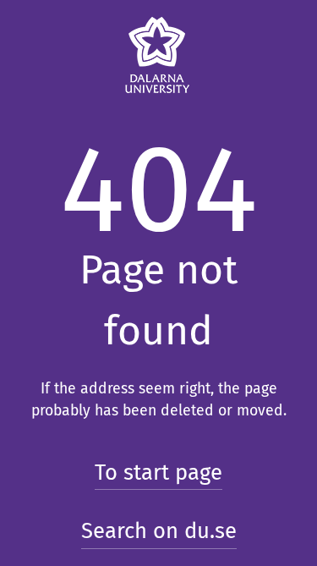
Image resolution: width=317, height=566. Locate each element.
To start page (158, 472)
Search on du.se (159, 531)
